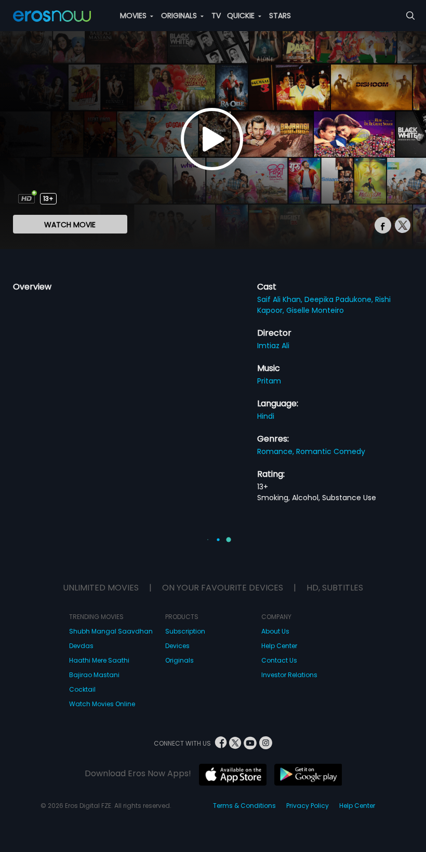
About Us (275, 631)
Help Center (279, 645)
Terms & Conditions (244, 805)
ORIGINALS (180, 15)
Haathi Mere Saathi (99, 660)
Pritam (269, 381)
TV (216, 15)
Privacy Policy (307, 805)
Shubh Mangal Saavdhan (111, 631)
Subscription (185, 631)
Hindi (265, 416)
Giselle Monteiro (315, 310)
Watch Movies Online (102, 703)
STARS (280, 15)
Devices (177, 645)
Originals (179, 660)
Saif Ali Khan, (280, 299)
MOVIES (134, 15)
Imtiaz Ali (273, 345)
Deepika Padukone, (339, 299)
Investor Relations (289, 674)
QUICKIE (242, 15)
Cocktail (82, 689)
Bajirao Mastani (94, 674)
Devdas (81, 645)
